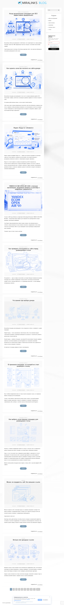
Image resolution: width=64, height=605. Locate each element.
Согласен (39, 599)
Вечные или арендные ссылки (23, 540)
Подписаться (53, 48)
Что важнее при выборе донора (23, 300)
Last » (38, 589)
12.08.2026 (14, 444)
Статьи (23, 538)
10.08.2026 (14, 506)
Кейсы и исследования (23, 12)
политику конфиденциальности (54, 46)
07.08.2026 (14, 563)
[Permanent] (23, 37)
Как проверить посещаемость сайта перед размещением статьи (23, 249)
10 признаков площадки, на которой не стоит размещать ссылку (23, 365)
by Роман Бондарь (21, 39)
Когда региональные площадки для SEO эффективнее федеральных (23, 14)
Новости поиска (23, 126)
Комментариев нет (30, 39)
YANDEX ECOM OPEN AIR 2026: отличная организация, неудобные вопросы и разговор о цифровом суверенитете (23, 187)
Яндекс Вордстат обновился (23, 128)
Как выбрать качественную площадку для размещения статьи (23, 420)
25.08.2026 (14, 92)
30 (31, 589)
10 (24, 589)
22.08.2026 (14, 213)
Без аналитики (45, 599)
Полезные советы (23, 66)
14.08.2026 (14, 390)
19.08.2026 (14, 324)
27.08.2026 (14, 39)
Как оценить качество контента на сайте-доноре (23, 68)
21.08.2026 (14, 274)
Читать (23, 54)
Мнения (23, 184)
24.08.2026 (14, 151)
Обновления (50, 25)
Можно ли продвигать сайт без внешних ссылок (23, 482)
